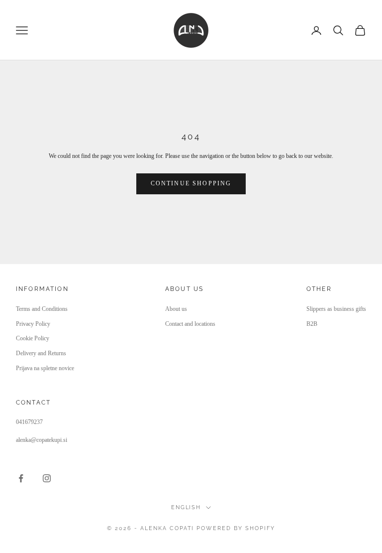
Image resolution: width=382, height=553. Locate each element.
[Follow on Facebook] (21, 478)
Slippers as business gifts (336, 308)
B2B (311, 323)
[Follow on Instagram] (47, 478)
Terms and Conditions (42, 308)
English (186, 507)
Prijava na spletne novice (45, 368)
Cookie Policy (32, 338)
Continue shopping (191, 183)
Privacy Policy (33, 323)
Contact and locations (190, 323)
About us (176, 308)
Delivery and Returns (41, 353)
